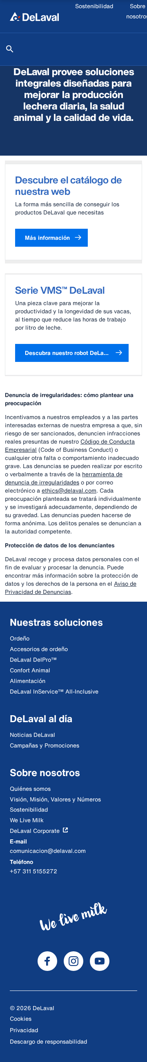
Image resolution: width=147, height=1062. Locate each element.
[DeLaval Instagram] (73, 961)
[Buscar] (10, 49)
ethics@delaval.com (69, 490)
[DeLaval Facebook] (47, 961)
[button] (51, 238)
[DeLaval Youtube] (100, 961)
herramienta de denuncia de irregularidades (63, 478)
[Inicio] (34, 16)
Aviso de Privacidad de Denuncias (70, 587)
